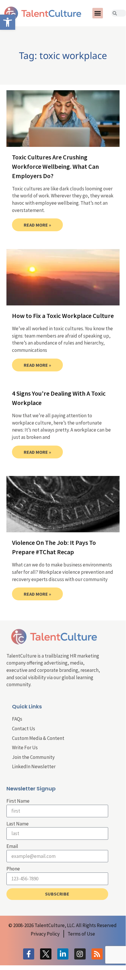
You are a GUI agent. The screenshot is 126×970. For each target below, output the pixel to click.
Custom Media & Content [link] (38, 738)
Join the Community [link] (33, 757)
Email (12, 846)
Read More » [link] (37, 225)
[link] (7, 22)
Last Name (17, 823)
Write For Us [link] (25, 747)
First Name (18, 801)
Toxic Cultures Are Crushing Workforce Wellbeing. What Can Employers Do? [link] (55, 166)
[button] (97, 13)
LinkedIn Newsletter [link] (34, 766)
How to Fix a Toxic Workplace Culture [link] (63, 316)
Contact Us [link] (23, 728)
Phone (13, 868)
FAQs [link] (17, 719)
